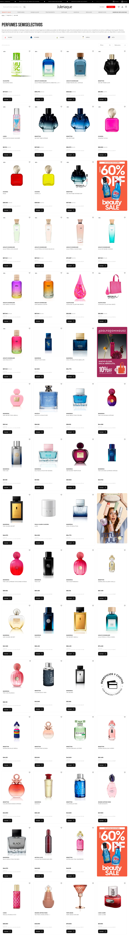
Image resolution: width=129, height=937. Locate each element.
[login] (122, 7)
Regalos (89, 12)
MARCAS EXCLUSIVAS (120, 12)
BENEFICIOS (102, 12)
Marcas (76, 12)
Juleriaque (110, 6)
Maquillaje (35, 12)
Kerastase (102, 6)
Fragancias (9, 15)
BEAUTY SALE (6, 12)
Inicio (3, 15)
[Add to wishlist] (29, 51)
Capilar (64, 12)
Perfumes (21, 12)
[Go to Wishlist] (119, 7)
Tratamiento (50, 12)
